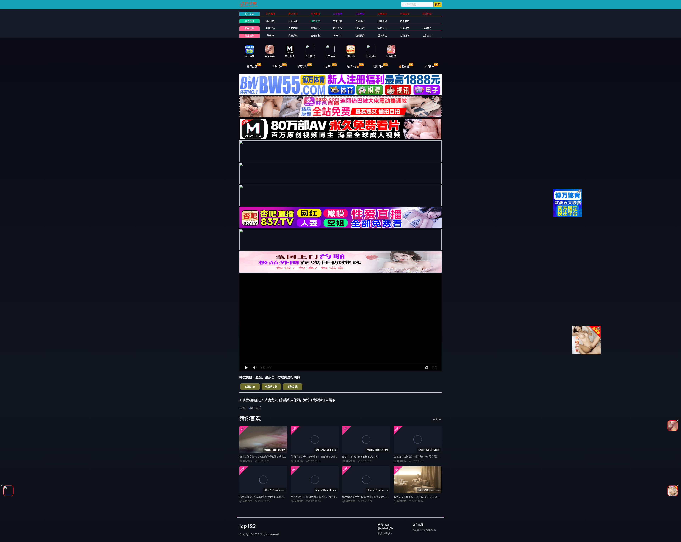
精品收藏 (249, 28)
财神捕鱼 (429, 66)
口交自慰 (293, 28)
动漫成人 (427, 28)
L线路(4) (250, 386)
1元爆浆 (327, 66)
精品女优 (337, 28)
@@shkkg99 (385, 533)
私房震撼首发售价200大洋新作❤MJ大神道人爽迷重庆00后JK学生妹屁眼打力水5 (386, 497)
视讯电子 (378, 66)
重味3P (270, 35)
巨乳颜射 (427, 35)
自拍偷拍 (315, 21)
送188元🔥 (353, 66)
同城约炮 (293, 386)
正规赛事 (277, 66)
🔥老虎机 (403, 66)
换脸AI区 (382, 28)
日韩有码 (293, 21)
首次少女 (382, 35)
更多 (435, 419)
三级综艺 (404, 28)
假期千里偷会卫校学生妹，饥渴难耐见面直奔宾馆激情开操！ (324, 456)
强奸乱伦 (315, 28)
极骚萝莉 (315, 35)
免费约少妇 (271, 386)
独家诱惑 (360, 35)
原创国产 (360, 21)
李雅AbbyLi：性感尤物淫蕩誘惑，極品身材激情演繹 (319, 497)
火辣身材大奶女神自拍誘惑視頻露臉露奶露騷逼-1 (421, 456)
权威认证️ (303, 66)
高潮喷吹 (404, 35)
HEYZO (337, 35)
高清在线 (249, 21)
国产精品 (270, 21)
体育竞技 (252, 66)
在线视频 (249, 35)
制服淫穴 (270, 28)
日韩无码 (382, 21)
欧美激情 (404, 21)
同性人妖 (360, 28)
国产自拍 (255, 408)
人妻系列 (293, 35)
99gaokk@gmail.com (424, 530)
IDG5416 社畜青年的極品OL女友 (360, 456)
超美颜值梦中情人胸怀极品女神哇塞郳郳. (262, 497)
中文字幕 (337, 21)
